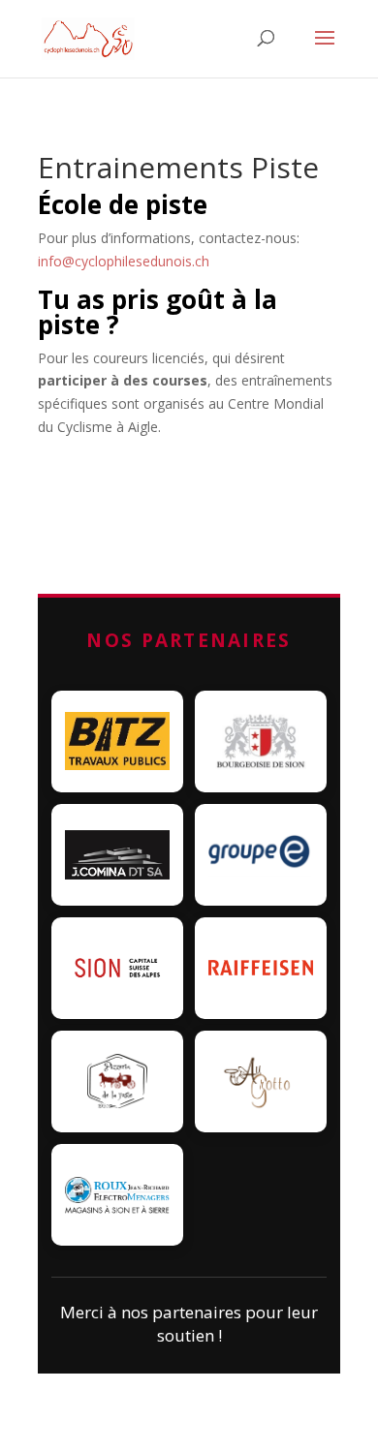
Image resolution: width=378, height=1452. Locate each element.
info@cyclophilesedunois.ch (123, 261)
